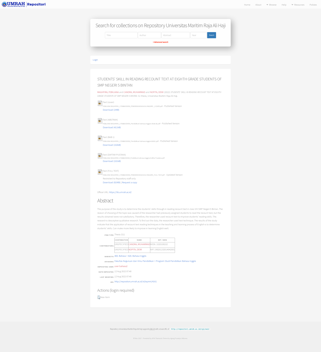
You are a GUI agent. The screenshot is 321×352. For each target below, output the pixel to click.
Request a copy (129, 182)
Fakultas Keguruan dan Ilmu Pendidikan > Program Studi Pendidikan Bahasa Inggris (155, 261)
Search (211, 35)
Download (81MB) (111, 182)
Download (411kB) (112, 127)
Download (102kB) (112, 144)
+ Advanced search (160, 42)
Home (247, 4)
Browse (272, 4)
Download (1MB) (111, 109)
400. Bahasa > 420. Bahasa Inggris (130, 255)
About (258, 4)
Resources (299, 4)
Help (284, 4)
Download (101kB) (112, 161)
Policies (313, 4)
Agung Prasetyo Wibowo (178, 338)
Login (95, 59)
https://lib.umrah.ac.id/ (120, 192)
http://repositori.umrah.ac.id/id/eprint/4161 (135, 281)
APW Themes (156, 338)
